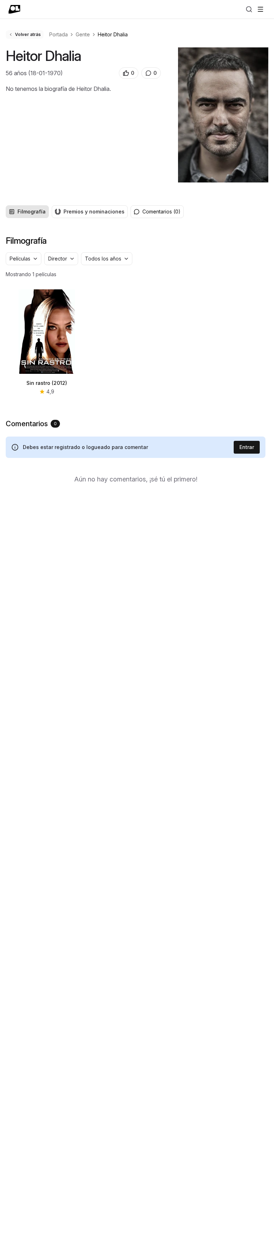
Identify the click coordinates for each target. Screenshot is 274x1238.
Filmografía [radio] (31, 211)
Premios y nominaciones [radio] (94, 211)
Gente (83, 34)
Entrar (246, 447)
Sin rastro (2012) (46, 383)
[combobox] (23, 258)
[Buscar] (249, 9)
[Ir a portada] (14, 9)
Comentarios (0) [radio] (161, 211)
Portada (58, 34)
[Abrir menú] (260, 9)
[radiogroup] (67, 211)
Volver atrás (28, 34)
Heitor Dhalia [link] (113, 34)
